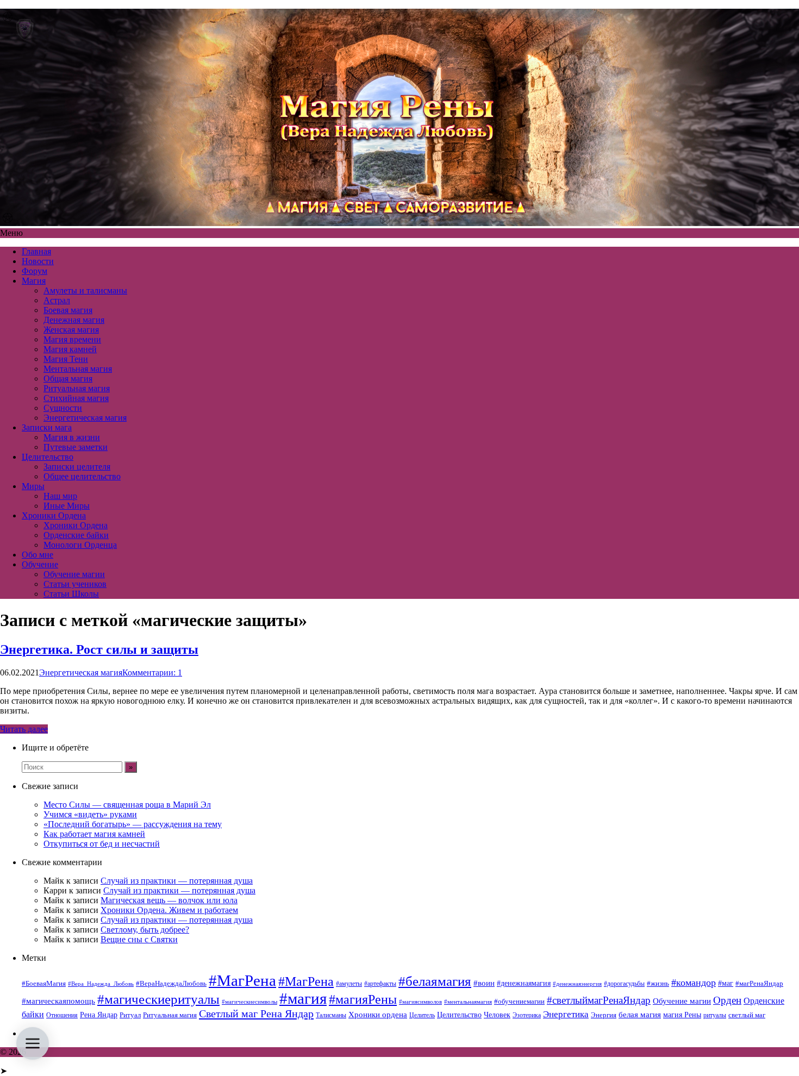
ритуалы (714, 1015)
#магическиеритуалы (158, 999)
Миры (33, 486)
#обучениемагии (519, 1001)
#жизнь (658, 983)
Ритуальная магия (76, 388)
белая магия (640, 1014)
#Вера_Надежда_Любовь (101, 984)
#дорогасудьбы (624, 983)
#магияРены (363, 999)
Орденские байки (76, 535)
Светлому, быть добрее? (145, 929)
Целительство (47, 456)
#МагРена (242, 980)
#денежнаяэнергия (577, 984)
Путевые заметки (75, 447)
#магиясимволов (420, 1002)
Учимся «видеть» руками (90, 814)
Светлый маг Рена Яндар (256, 1013)
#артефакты (380, 983)
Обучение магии (74, 574)
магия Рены (682, 1015)
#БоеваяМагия (44, 983)
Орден (727, 1000)
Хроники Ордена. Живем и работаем (169, 910)
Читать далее (24, 729)
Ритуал (130, 1015)
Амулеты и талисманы (85, 290)
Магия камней (70, 349)
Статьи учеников (75, 584)
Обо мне (37, 554)
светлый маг (746, 1015)
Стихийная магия (76, 398)
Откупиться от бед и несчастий (101, 843)
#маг (725, 983)
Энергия (603, 1015)
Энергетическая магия (85, 417)
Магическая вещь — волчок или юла (169, 900)
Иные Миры (66, 505)
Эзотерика (527, 1015)
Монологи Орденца (80, 544)
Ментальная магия (77, 368)
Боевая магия (67, 310)
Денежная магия (73, 319)
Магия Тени (65, 359)
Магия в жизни (71, 437)
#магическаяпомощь (58, 1000)
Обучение (40, 564)
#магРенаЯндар (759, 983)
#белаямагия (434, 981)
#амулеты (349, 983)
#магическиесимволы (249, 1002)
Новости (38, 261)
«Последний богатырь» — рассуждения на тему (132, 824)
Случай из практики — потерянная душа (177, 880)
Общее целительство (82, 476)
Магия (34, 280)
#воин (484, 983)
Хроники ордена (377, 1014)
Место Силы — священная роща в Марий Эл (127, 804)
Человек (497, 1015)
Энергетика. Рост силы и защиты (99, 649)
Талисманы (331, 1015)
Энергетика (566, 1014)
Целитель (422, 1015)
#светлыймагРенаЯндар (599, 1000)
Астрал (56, 300)
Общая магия (67, 378)
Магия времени (72, 339)
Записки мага (47, 427)
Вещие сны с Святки (139, 939)
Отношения (62, 1015)
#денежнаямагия (524, 983)
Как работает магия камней (94, 834)
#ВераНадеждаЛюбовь (171, 983)
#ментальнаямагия (468, 1002)
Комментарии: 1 (152, 672)
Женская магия (71, 329)
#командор (693, 982)
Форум (34, 271)
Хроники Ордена (54, 515)
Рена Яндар (98, 1015)
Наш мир (60, 496)
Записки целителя (76, 466)
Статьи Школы (71, 593)
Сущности (62, 407)
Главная (36, 251)
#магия (303, 998)
